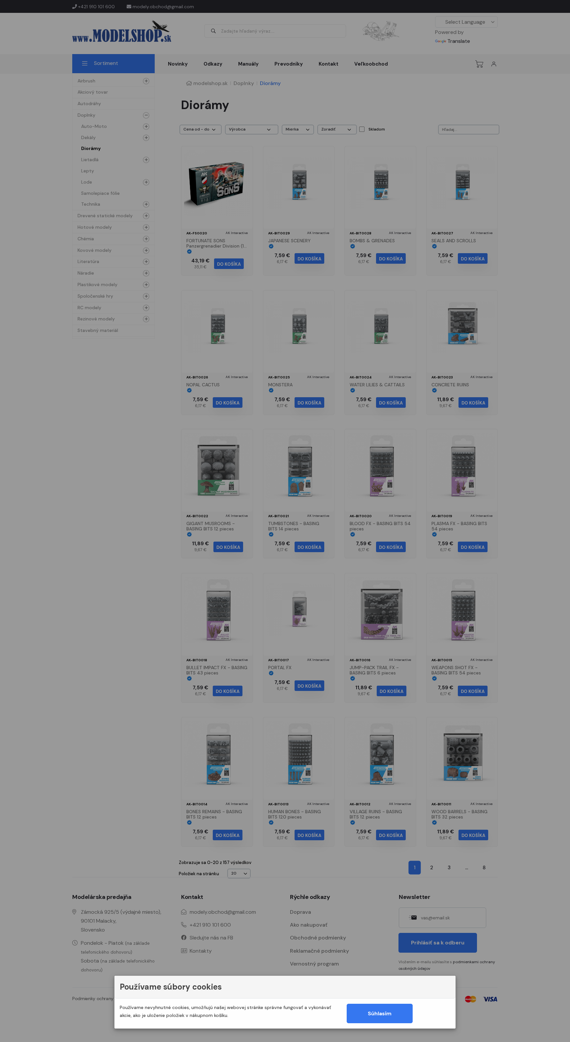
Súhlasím (380, 1013)
